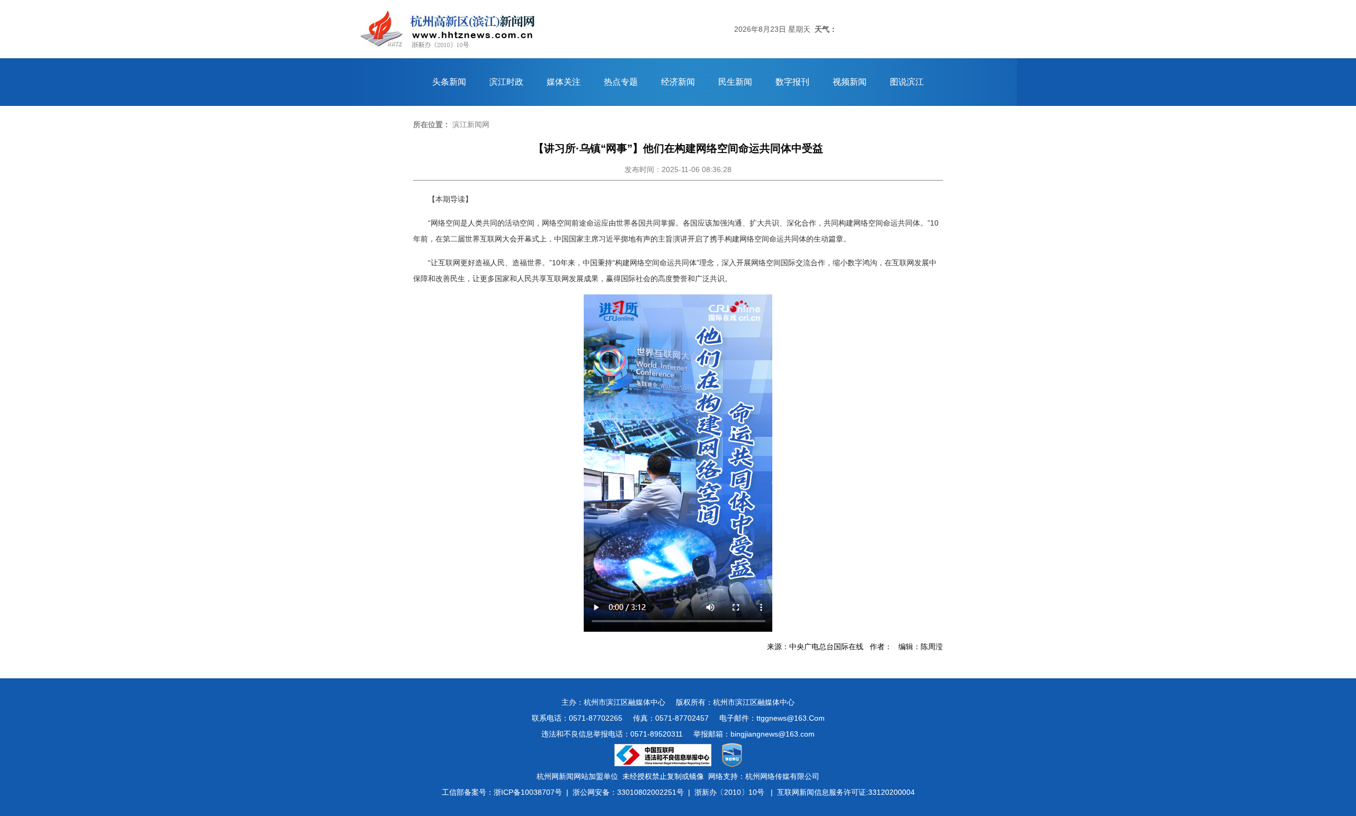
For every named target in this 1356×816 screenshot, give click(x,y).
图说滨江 (907, 81)
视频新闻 (850, 81)
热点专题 (621, 81)
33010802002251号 (650, 792)
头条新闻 (449, 81)
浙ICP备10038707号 (528, 792)
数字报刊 (792, 81)
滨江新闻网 (470, 124)
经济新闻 (678, 81)
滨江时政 (506, 81)
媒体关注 (564, 81)
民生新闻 (735, 81)
